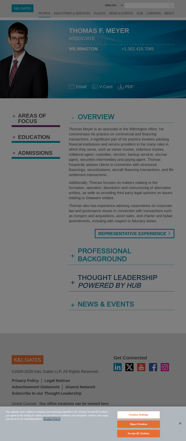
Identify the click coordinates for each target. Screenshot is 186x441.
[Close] (180, 423)
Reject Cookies (138, 424)
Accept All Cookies (138, 433)
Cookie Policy (52, 419)
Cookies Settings (138, 414)
